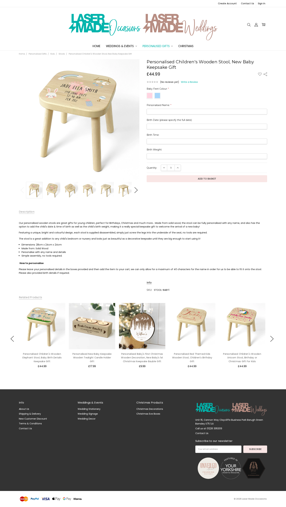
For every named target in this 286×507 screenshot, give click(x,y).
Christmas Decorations (149, 409)
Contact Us (247, 3)
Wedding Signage (88, 413)
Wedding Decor (86, 418)
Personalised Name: (159, 105)
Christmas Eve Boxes (148, 413)
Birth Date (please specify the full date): (169, 120)
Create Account (227, 3)
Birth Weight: (154, 149)
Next (136, 190)
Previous (22, 190)
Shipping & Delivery (30, 413)
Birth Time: (153, 134)
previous (12, 339)
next (271, 339)
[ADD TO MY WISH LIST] (59, 309)
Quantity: (152, 167)
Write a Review (189, 82)
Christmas (185, 46)
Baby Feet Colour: (158, 88)
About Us (24, 409)
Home (96, 46)
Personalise (42, 342)
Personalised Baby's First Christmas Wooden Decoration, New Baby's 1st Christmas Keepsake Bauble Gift (142, 357)
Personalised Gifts (156, 46)
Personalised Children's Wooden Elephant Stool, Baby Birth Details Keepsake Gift (42, 357)
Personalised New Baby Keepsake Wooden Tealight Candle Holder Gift (92, 357)
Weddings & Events (120, 46)
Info (149, 282)
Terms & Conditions (30, 423)
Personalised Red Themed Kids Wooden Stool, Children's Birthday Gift (192, 357)
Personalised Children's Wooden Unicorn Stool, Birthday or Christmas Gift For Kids (242, 357)
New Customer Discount (33, 418)
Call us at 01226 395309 (208, 428)
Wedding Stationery (89, 409)
